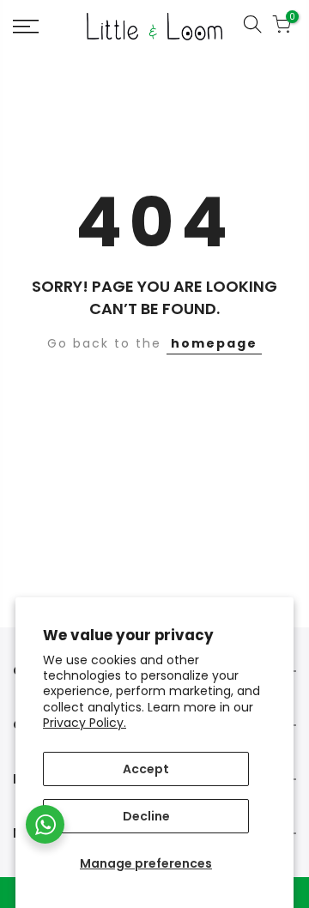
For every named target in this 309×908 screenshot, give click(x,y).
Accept (146, 769)
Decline (146, 816)
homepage (214, 343)
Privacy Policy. (84, 722)
